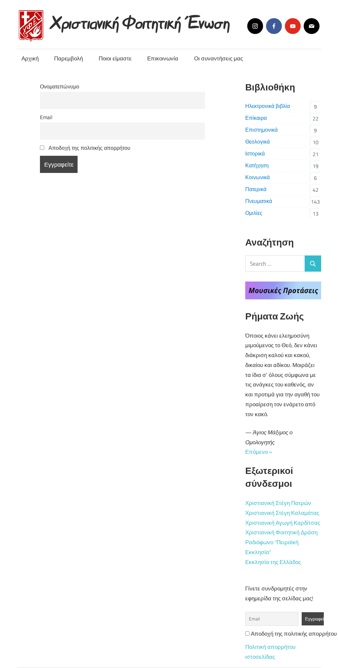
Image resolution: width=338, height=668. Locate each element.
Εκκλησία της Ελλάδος (273, 562)
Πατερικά (255, 189)
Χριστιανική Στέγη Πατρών (278, 503)
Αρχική (30, 58)
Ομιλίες (253, 213)
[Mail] (312, 26)
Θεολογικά (257, 142)
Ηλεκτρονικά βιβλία (267, 106)
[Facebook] (274, 26)
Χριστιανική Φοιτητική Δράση (281, 532)
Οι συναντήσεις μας (218, 58)
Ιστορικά (255, 153)
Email (46, 117)
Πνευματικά (258, 201)
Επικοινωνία (162, 58)
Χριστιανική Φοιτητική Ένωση (141, 20)
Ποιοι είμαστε (115, 58)
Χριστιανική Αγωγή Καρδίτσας (282, 522)
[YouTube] (293, 26)
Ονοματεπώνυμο (59, 86)
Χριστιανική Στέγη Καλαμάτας (282, 513)
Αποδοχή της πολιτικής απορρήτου (88, 148)
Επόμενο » (258, 452)
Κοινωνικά (257, 177)
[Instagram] (255, 26)
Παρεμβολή (68, 58)
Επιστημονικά (261, 130)
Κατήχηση (257, 165)
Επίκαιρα (256, 118)
